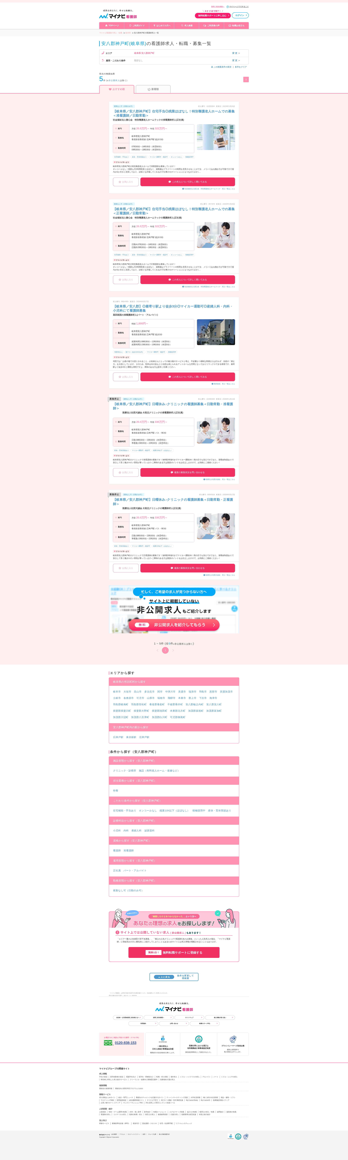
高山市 (138, 691)
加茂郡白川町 (159, 717)
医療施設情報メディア (221, 1100)
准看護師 (129, 850)
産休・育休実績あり (219, 810)
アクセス (122, 1134)
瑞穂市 (161, 698)
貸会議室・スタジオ (149, 1123)
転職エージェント (160, 1112)
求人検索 (188, 25)
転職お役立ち (238, 25)
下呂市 (203, 698)
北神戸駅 (144, 737)
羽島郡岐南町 (120, 704)
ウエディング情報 (107, 1100)
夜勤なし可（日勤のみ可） (128, 890)
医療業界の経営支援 (188, 1114)
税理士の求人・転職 (207, 1112)
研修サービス (104, 1123)
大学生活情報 (195, 1097)
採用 (144, 1134)
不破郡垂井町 (175, 704)
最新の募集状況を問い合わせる (189, 472)
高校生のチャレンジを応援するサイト (150, 1097)
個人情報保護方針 (164, 1134)
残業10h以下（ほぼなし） (175, 810)
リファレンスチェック (184, 1123)
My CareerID (205, 1100)
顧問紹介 (220, 1112)
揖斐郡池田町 (159, 710)
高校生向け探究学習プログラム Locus (129, 1088)
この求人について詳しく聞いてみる (189, 182)
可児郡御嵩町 (177, 717)
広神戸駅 (118, 737)
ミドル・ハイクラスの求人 (190, 1077)
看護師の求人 (106, 1114)
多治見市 (149, 691)
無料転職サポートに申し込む (212, 15)
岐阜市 (117, 691)
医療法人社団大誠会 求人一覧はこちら (220, 479)
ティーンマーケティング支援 (177, 1097)
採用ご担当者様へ (217, 7)
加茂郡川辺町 (120, 717)
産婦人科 (136, 830)
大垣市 (127, 691)
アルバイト (206, 1077)
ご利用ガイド (139, 25)
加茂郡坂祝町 (196, 710)
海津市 (213, 698)
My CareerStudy (192, 1100)
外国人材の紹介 (204, 1114)
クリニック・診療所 (124, 770)
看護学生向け (131, 1077)
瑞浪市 (192, 691)
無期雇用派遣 (163, 1114)
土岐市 (117, 698)
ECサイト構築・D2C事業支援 (172, 1100)
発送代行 (136, 1123)
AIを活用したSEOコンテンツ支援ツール (160, 1103)
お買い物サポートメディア (110, 1103)
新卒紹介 (147, 1112)
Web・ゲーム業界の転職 (118, 1112)
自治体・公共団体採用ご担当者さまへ (127, 1017)
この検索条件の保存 (222, 67)
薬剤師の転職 (231, 1112)
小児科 (117, 830)
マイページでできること (239, 7)
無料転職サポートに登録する (175, 952)
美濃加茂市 (226, 691)
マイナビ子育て (152, 1100)
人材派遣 (102, 1112)
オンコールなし (148, 810)
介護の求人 (174, 1114)
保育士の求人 (150, 1114)
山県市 (151, 698)
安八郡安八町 (214, 704)
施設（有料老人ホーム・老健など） (159, 770)
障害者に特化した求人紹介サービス (114, 1079)
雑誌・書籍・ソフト (228, 1097)
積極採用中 (198, 810)
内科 (126, 830)
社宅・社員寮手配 (166, 1123)
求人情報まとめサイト (107, 1097)
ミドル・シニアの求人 (229, 1077)
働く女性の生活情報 (210, 1097)
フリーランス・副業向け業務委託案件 (143, 1079)
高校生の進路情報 (105, 1088)
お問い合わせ (174, 1023)
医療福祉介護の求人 (167, 1079)
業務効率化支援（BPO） (121, 1123)
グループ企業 (152, 1134)
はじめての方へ (163, 25)
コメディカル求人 (119, 1114)
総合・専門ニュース (125, 1097)
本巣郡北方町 (177, 710)
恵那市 (213, 691)
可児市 (140, 698)
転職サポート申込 (204, 1023)
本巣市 (182, 698)
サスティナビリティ (134, 1134)
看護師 (117, 850)
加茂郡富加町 (214, 710)
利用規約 (143, 1023)
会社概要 (114, 1134)
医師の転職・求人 (135, 1114)
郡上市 (192, 698)
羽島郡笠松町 (139, 704)
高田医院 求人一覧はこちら (224, 384)
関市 (160, 691)
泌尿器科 (149, 830)
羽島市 (203, 691)
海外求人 (174, 1077)
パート (215, 1077)
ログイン (239, 15)
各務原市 (129, 698)
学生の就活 (103, 1077)
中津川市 (170, 691)
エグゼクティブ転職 (176, 1112)
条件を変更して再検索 (176, 976)
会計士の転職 (192, 1112)
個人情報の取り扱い (220, 1017)
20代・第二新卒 (135, 1112)
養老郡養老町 (157, 704)
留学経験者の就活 (116, 1077)
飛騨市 (171, 698)
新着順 (155, 89)
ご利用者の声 (213, 25)
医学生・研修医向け (146, 1077)
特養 (115, 790)
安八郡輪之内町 (195, 704)
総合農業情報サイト (136, 1100)
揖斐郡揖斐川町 (122, 710)
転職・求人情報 (162, 1077)
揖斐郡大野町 (141, 710)
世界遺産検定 (121, 1100)
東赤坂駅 (131, 737)
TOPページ (114, 25)
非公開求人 (114, 80)
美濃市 (182, 691)
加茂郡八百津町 (140, 717)
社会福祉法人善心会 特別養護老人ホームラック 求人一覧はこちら (209, 189)
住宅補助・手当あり (124, 810)
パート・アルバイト (135, 870)
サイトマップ (189, 1017)
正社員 (117, 870)
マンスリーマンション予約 (133, 1103)
